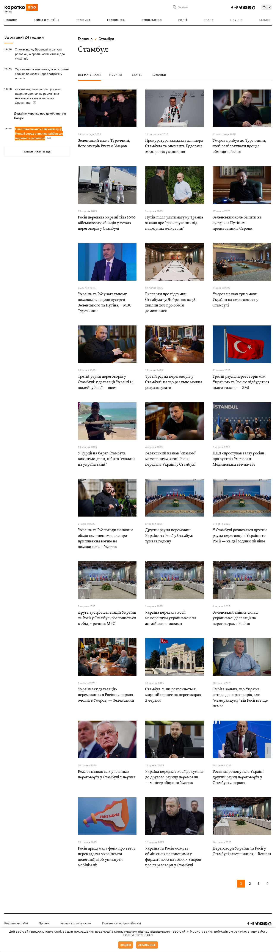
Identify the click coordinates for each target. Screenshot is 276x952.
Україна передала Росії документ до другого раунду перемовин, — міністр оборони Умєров (174, 777)
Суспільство (151, 20)
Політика (83, 20)
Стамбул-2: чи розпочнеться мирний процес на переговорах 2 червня (173, 695)
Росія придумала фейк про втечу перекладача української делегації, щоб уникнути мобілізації (106, 857)
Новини (11, 20)
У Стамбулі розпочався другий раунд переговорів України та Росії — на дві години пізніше (240, 536)
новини (115, 74)
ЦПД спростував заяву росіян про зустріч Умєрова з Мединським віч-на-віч (238, 459)
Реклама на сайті (16, 923)
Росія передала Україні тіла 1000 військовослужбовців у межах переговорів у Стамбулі (107, 223)
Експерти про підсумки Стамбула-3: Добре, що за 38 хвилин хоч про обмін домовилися (170, 303)
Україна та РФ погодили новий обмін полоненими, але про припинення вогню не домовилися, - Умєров (105, 539)
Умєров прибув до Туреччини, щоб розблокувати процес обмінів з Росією (239, 146)
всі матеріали (89, 74)
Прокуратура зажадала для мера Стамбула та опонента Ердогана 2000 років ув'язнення (174, 146)
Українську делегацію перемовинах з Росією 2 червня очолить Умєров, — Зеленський (106, 695)
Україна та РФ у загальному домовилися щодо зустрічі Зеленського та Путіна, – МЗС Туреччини (105, 303)
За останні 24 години (24, 37)
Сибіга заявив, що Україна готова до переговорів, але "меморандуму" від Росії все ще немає (240, 698)
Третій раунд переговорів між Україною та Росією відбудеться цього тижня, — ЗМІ (241, 382)
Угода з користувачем (76, 923)
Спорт (208, 20)
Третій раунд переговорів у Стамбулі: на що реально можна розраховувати (173, 382)
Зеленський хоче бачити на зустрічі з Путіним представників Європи (237, 223)
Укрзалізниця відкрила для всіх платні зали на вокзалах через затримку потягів (42, 73)
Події (182, 20)
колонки (159, 74)
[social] (232, 7)
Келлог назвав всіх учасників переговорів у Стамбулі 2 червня (106, 774)
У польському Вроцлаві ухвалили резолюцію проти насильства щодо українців (40, 53)
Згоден (125, 945)
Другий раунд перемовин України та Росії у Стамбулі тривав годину (169, 536)
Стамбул (106, 38)
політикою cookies (138, 935)
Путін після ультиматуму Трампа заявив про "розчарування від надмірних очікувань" (174, 223)
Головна (85, 38)
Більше (265, 20)
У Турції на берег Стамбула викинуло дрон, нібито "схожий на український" (106, 459)
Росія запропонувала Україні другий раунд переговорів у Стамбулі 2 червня (238, 777)
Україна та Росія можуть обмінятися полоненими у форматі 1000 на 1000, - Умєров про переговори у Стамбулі (173, 857)
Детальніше (147, 945)
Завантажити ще (37, 151)
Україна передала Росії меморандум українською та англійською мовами (170, 618)
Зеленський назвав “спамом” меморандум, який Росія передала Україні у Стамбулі (170, 459)
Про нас (44, 923)
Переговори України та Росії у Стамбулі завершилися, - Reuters (242, 851)
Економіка (116, 20)
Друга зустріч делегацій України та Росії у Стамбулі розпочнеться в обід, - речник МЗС (107, 618)
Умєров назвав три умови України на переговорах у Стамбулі (235, 300)
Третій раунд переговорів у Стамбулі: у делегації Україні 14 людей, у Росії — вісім (106, 382)
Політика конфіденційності (121, 923)
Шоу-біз (236, 20)
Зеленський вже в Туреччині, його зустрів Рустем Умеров (104, 143)
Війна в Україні (46, 20)
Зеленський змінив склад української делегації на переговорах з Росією (235, 618)
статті (137, 74)
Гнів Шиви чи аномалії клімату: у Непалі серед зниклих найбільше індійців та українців (39, 133)
